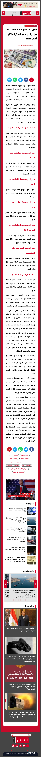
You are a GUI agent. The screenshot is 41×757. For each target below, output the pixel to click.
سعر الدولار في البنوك (18, 472)
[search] (3, 13)
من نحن (29, 750)
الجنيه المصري (24, 459)
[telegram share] (9, 80)
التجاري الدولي (13, 459)
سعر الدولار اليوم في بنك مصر (18, 462)
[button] (5, 584)
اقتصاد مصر (31, 26)
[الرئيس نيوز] (20, 740)
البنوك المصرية (25, 455)
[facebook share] (26, 80)
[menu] (37, 13)
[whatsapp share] (15, 80)
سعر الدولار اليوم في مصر (12, 465)
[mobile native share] (9, 449)
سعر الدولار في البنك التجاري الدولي (19, 469)
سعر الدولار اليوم (26, 465)
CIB (9, 455)
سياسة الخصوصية (20, 750)
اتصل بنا (12, 750)
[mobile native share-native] (31, 80)
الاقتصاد (16, 455)
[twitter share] (20, 80)
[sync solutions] (31, 753)
